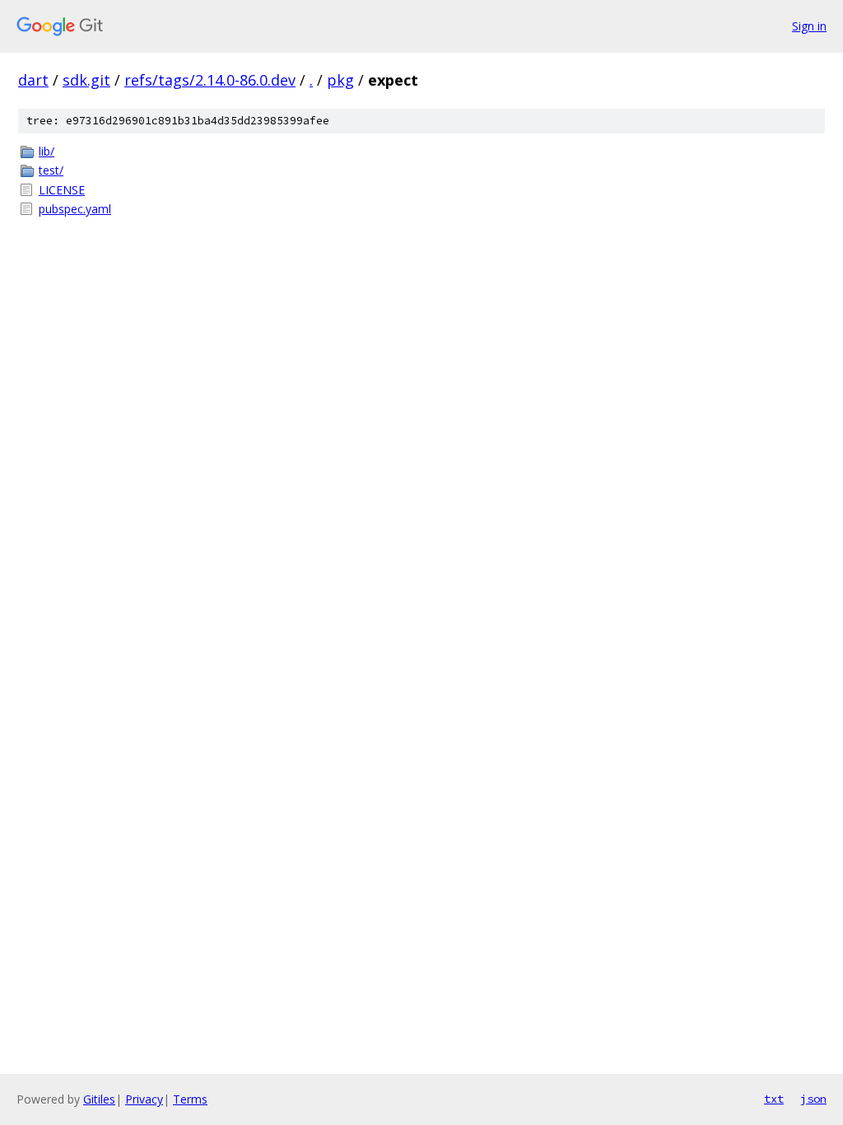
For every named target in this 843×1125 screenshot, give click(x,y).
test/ (51, 170)
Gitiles (99, 1099)
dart (33, 80)
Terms (190, 1099)
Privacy (144, 1099)
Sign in (809, 26)
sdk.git (86, 80)
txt (774, 1098)
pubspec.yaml (75, 209)
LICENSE (62, 190)
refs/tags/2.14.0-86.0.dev (210, 80)
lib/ (46, 151)
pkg (340, 80)
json (813, 1098)
